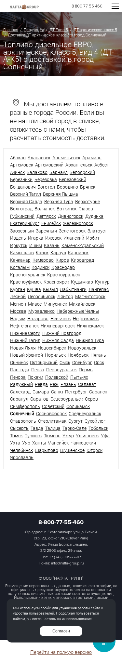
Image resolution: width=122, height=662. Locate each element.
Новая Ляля (23, 348)
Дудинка (94, 216)
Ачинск (17, 172)
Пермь (86, 369)
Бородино (67, 187)
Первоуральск (61, 369)
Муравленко (41, 311)
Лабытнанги (73, 289)
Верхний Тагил (25, 194)
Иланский (73, 238)
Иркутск (18, 245)
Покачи (35, 377)
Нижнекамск (90, 326)
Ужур (68, 435)
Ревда (41, 384)
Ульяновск (87, 435)
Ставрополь (23, 421)
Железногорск (78, 223)
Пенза (37, 369)
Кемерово (43, 260)
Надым (17, 318)
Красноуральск (63, 274)
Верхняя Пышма (60, 194)
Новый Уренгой (26, 355)
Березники (21, 179)
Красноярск (56, 282)
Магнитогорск (90, 296)
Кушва (34, 289)
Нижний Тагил (25, 340)
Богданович (22, 187)
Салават (87, 384)
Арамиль (92, 157)
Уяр (26, 443)
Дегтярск (46, 216)
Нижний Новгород (61, 333)
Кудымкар (82, 282)
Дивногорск (70, 216)
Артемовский (49, 165)
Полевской (56, 377)
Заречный (46, 231)
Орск (99, 362)
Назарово (37, 318)
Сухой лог (95, 421)
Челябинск (21, 450)
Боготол (46, 187)
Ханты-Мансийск (50, 443)
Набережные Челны (78, 311)
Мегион (18, 304)
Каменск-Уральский (82, 245)
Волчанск (44, 208)
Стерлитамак (52, 421)
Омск (65, 362)
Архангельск (78, 165)
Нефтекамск (86, 318)
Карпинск (78, 252)
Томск (16, 435)
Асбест (101, 165)
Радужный (21, 384)
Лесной (18, 296)
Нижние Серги (25, 333)
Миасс (35, 304)
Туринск (33, 435)
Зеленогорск (72, 231)
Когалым (20, 267)
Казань (52, 245)
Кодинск (40, 267)
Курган (17, 289)
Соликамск (78, 406)
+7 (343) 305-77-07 (65, 557)
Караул (58, 252)
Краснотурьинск (27, 274)
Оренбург (82, 362)
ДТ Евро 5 (58, 29)
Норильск (55, 355)
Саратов (39, 399)
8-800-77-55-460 (61, 522)
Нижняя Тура (90, 340)
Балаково (37, 172)
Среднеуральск (85, 413)
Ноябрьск (78, 355)
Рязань (68, 384)
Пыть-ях (79, 377)
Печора (18, 377)
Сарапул (19, 399)
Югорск (94, 450)
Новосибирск (52, 348)
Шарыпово (46, 450)
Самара (41, 392)
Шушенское (72, 450)
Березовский (72, 179)
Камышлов (22, 252)
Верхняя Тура (58, 201)
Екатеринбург (24, 223)
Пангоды (19, 369)
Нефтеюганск (24, 326)
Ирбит (93, 238)
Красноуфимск (26, 282)
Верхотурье (87, 201)
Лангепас (98, 289)
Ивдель (18, 238)
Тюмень (52, 435)
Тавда (37, 428)
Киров (62, 260)
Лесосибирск (41, 296)
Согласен (61, 631)
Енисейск (51, 223)
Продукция (34, 29)
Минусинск (55, 304)
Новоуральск (82, 348)
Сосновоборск (51, 413)
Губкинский (22, 216)
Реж (54, 384)
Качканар (20, 260)
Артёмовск (21, 165)
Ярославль (22, 457)
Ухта (15, 443)
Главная (10, 29)
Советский (53, 406)
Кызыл (50, 289)
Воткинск (66, 208)
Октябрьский (44, 362)
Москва (18, 311)
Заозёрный (22, 231)
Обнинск (19, 362)
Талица (53, 428)
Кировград (82, 260)
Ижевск (53, 238)
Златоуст (97, 231)
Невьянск (60, 318)
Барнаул (58, 172)
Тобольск (98, 428)
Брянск (87, 187)
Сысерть (19, 428)
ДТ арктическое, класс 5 (95, 29)
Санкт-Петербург (69, 392)
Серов (91, 399)
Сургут (75, 421)
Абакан (18, 157)
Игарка (35, 238)
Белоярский (82, 172)
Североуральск (66, 399)
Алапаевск (39, 157)
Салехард (20, 392)
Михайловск (82, 304)
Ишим (35, 245)
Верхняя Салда (26, 201)
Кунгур (102, 282)
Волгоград (21, 208)
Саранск (98, 392)
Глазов (85, 208)
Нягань (98, 355)
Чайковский (83, 443)
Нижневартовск (58, 326)
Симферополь (25, 406)
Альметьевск (66, 157)
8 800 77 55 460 (87, 6)
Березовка (45, 179)
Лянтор (65, 296)
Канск (42, 252)
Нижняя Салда (58, 340)
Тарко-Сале (74, 428)
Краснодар (63, 267)
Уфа (105, 435)
